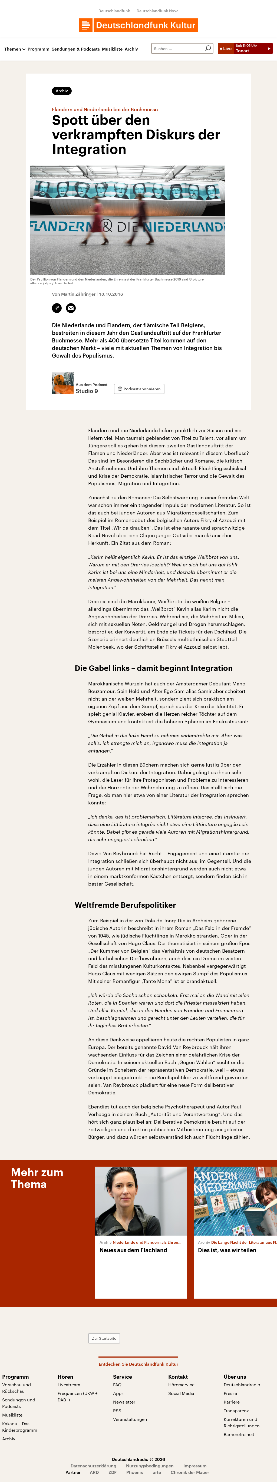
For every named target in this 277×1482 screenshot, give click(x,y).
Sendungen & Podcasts (76, 49)
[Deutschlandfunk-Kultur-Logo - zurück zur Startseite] (138, 25)
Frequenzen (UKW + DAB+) (78, 1396)
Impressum (195, 1465)
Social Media (181, 1393)
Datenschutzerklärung (93, 1465)
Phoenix (134, 1472)
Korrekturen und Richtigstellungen (242, 1422)
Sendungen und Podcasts (18, 1403)
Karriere (232, 1401)
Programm (39, 49)
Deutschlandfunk (114, 10)
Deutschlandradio (242, 1384)
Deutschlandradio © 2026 (138, 1459)
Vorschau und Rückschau (16, 1388)
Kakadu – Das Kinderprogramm (19, 1427)
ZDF (112, 1472)
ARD (94, 1472)
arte (157, 1472)
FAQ (117, 1384)
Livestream (69, 1384)
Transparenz (236, 1410)
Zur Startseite (104, 1338)
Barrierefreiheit (239, 1434)
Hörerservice (181, 1384)
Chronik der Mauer (190, 1472)
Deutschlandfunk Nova (158, 10)
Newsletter (124, 1401)
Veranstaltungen (130, 1419)
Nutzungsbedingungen (150, 1465)
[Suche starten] (208, 48)
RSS (117, 1410)
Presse (230, 1393)
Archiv (131, 49)
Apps (118, 1393)
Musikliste (112, 49)
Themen (12, 49)
